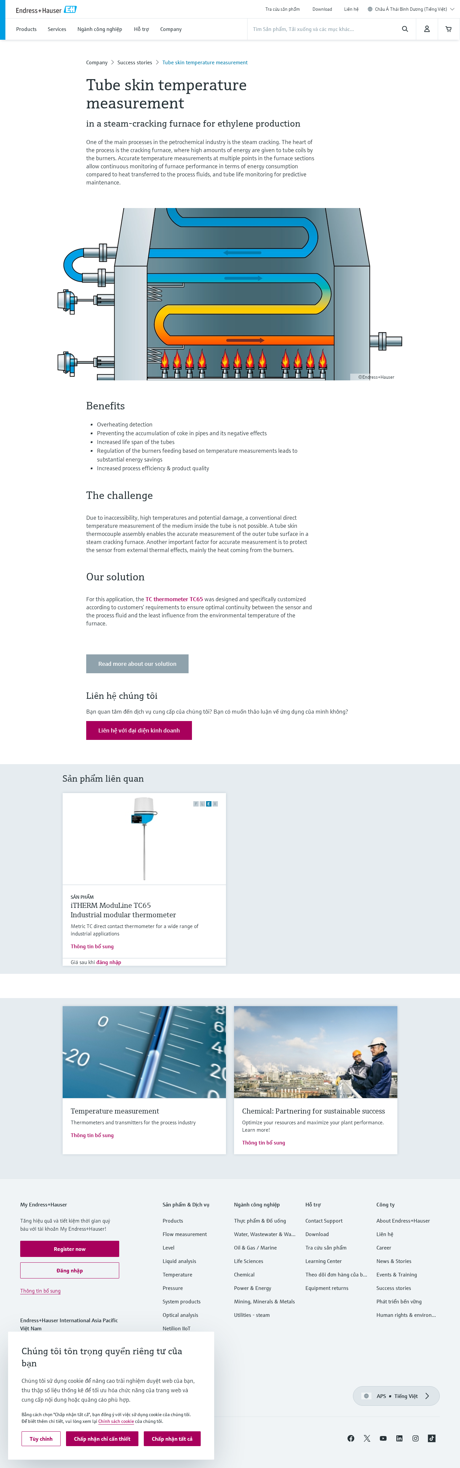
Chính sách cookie (116, 1421)
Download (322, 9)
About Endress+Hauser (403, 1220)
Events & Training (396, 1274)
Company (96, 62)
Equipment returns (327, 1288)
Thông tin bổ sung (92, 946)
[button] (69, 1249)
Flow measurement (185, 1234)
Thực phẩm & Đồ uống (260, 1220)
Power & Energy (252, 1288)
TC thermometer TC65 (174, 599)
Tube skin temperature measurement (205, 62)
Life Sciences (248, 1261)
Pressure (173, 1288)
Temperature (177, 1274)
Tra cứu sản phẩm (282, 9)
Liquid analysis (179, 1261)
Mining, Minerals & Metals (264, 1301)
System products (182, 1301)
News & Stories (394, 1261)
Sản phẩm (82, 897)
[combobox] (414, 9)
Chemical (244, 1274)
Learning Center (323, 1261)
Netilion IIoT (177, 1328)
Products (173, 1220)
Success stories (135, 62)
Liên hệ (351, 9)
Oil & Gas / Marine (255, 1247)
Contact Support (323, 1220)
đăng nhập (108, 962)
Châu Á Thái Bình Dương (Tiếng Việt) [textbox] (411, 9)
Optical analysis (180, 1314)
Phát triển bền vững (399, 1301)
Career (383, 1247)
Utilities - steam (252, 1314)
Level (168, 1247)
